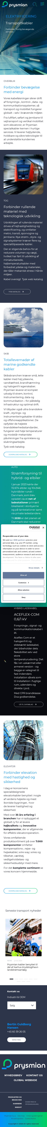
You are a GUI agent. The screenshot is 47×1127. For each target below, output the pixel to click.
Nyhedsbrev (13, 1075)
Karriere (17, 1104)
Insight (18, 1107)
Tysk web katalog (32, 279)
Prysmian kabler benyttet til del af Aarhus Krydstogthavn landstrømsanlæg (22, 967)
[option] (23, 944)
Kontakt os (34, 1075)
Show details (34, 568)
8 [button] (23, 981)
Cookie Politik (30, 1119)
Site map (21, 1116)
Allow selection (23, 590)
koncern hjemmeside (24, 871)
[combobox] (21, 1005)
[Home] (14, 4)
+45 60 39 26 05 (16, 1031)
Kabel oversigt (12, 279)
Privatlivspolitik (17, 1119)
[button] (42, 4)
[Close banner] (43, 527)
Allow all (23, 575)
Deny (23, 597)
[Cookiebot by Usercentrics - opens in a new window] (30, 527)
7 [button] (18, 981)
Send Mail (16, 1040)
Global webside (25, 1080)
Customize (22, 583)
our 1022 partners (18, 540)
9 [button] (28, 981)
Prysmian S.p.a (10, 1116)
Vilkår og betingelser (34, 1116)
